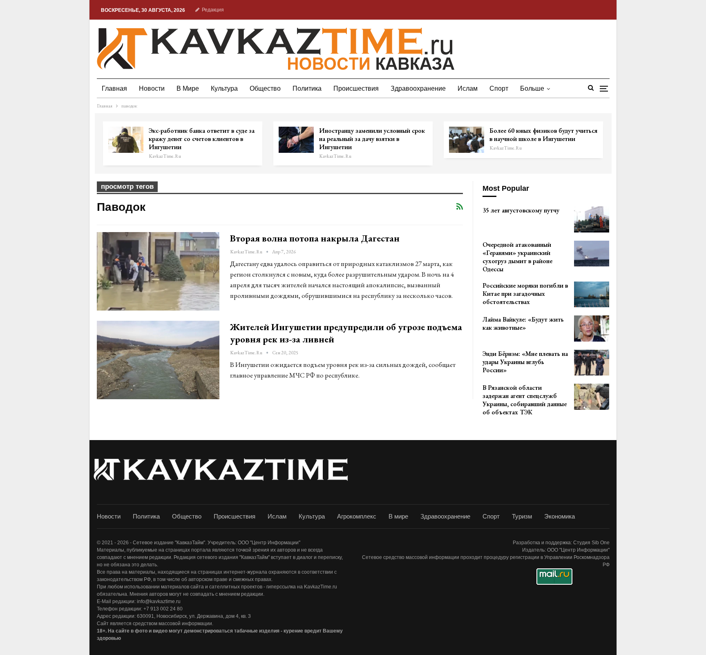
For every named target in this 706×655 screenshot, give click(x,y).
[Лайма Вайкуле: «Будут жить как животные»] (591, 328)
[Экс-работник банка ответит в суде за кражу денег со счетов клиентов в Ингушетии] (125, 140)
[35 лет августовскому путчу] (591, 219)
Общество (265, 88)
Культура (224, 88)
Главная (114, 88)
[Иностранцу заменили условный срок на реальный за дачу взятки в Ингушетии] (296, 140)
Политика (307, 88)
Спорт (498, 88)
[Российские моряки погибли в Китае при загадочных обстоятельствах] (591, 295)
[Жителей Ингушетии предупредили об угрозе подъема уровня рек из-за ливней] (158, 360)
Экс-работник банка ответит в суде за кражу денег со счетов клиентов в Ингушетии (202, 138)
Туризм (522, 516)
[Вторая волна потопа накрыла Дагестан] (158, 271)
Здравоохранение (418, 88)
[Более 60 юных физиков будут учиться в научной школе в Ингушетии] (466, 140)
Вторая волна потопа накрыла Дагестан (315, 238)
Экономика (559, 516)
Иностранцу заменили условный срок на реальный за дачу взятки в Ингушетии (372, 138)
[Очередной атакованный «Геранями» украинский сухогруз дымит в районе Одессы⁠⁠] (591, 254)
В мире (187, 88)
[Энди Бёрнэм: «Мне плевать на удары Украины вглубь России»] (591, 363)
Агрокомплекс (356, 516)
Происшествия (356, 88)
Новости (152, 88)
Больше (532, 88)
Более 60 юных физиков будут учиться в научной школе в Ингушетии (543, 134)
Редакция (213, 10)
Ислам (468, 88)
